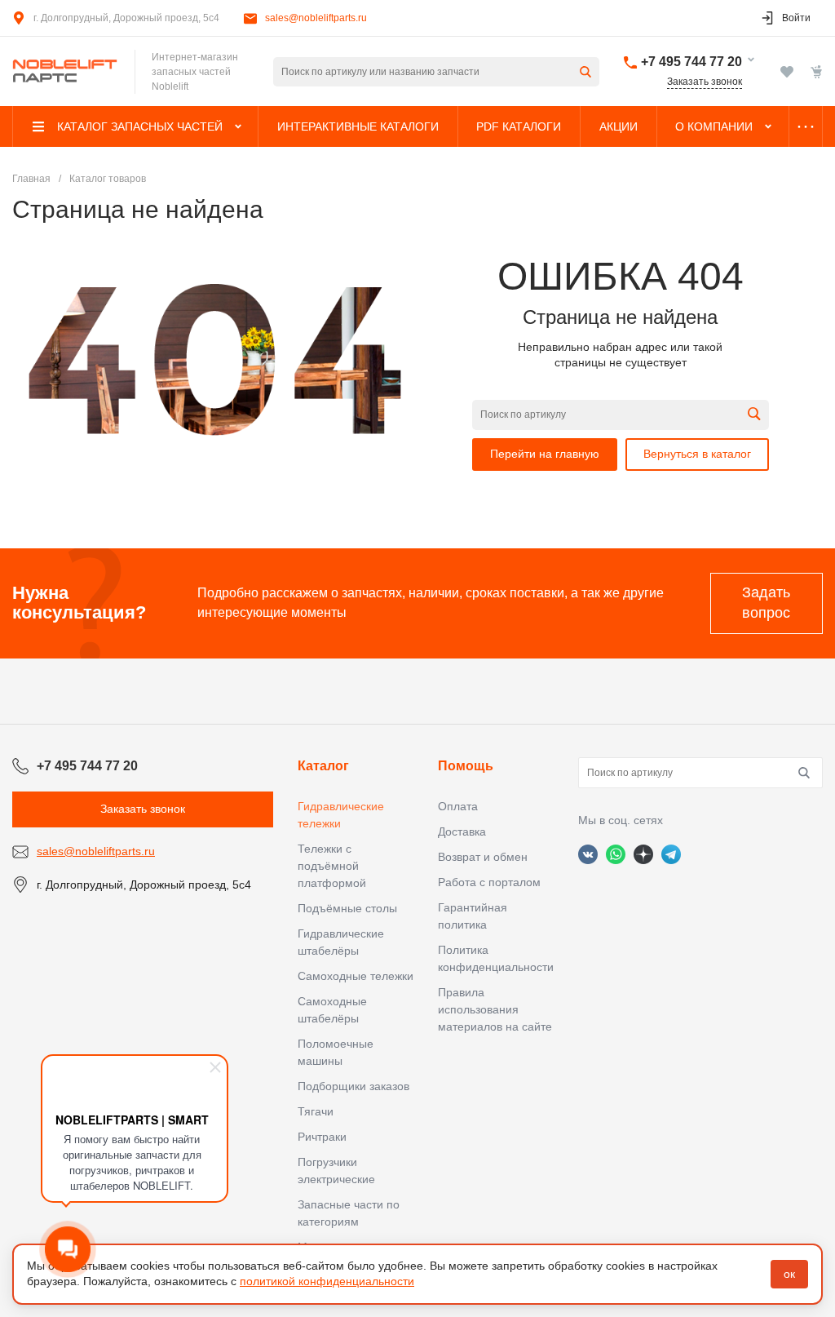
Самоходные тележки (355, 975)
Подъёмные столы (347, 908)
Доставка (462, 831)
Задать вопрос (766, 602)
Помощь (465, 766)
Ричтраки (322, 1136)
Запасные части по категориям (349, 1213)
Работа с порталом (489, 882)
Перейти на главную (544, 453)
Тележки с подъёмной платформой (332, 865)
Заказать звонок (704, 81)
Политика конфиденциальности (496, 958)
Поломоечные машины (335, 1052)
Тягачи (316, 1111)
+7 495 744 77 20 (691, 62)
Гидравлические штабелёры (341, 942)
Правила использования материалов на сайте (495, 1009)
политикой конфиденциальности (327, 1281)
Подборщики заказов (353, 1086)
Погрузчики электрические (336, 1170)
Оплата (458, 806)
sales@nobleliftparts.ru (316, 18)
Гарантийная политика (472, 916)
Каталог (323, 766)
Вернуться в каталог (697, 453)
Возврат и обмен (483, 856)
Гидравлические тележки (341, 815)
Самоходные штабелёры (332, 1010)
